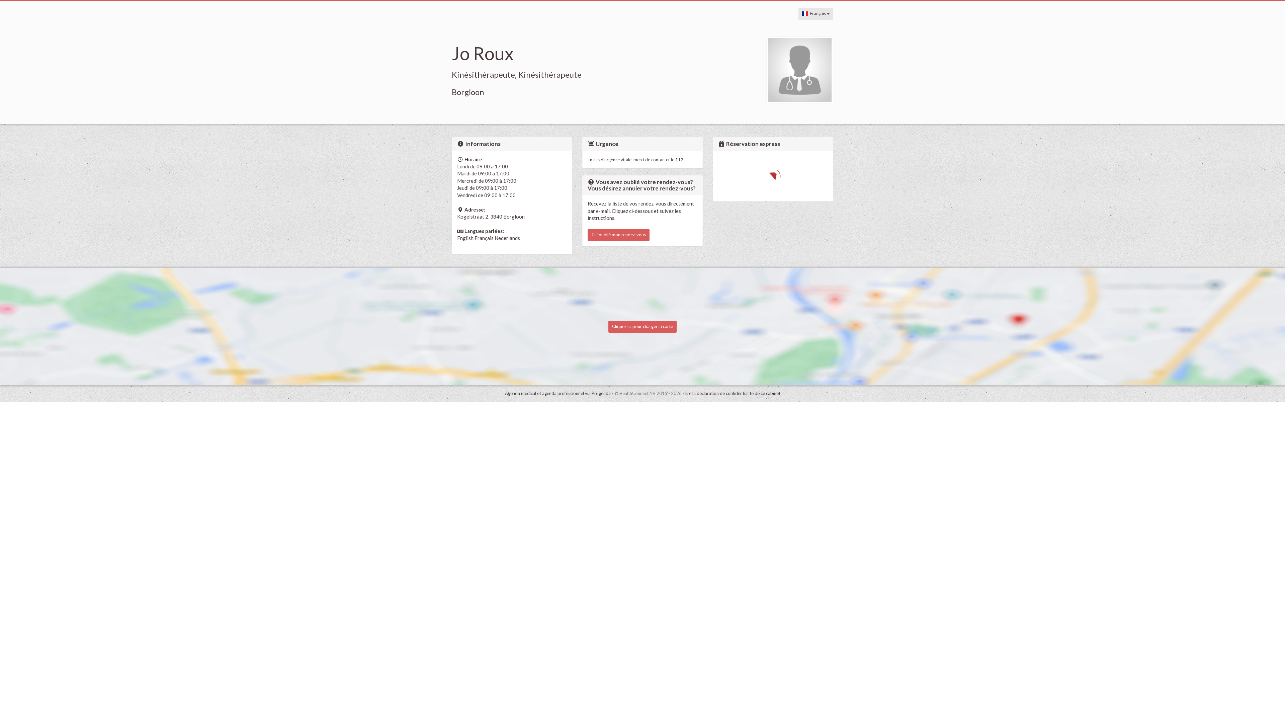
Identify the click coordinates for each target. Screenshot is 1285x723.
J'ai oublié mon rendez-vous (618, 234)
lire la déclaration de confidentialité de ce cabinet (732, 393)
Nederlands (507, 238)
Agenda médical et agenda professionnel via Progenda (558, 393)
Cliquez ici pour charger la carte (642, 326)
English (465, 238)
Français (817, 13)
